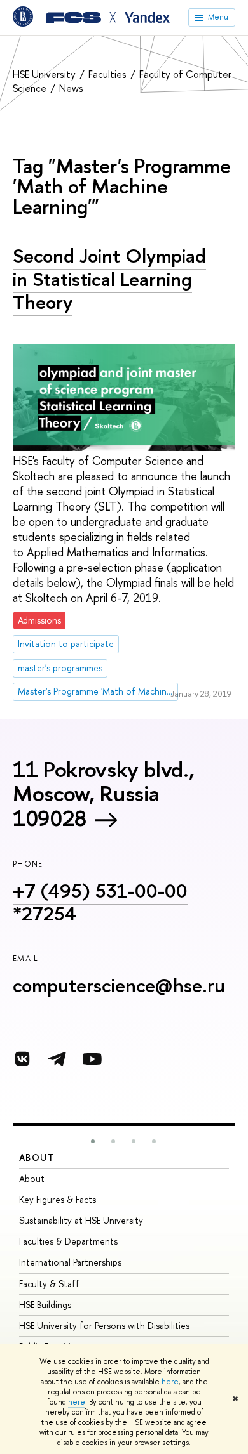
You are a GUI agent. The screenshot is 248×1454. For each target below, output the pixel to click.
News (71, 88)
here (170, 1382)
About (37, 1157)
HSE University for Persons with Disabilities (104, 1326)
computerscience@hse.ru (119, 985)
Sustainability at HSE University (81, 1220)
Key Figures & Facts (57, 1199)
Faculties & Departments (68, 1241)
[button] (93, 1141)
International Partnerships (70, 1262)
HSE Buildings (45, 1305)
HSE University (45, 74)
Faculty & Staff (49, 1284)
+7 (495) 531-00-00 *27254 (100, 902)
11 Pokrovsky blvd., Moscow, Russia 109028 (103, 793)
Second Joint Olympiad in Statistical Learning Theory (109, 278)
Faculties (108, 74)
